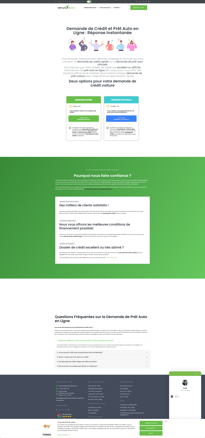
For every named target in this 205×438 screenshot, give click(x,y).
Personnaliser (150, 428)
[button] (102, 340)
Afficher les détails (62, 435)
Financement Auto (90, 7)
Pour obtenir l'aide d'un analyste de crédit (83, 111)
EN (88, 1)
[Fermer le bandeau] (166, 421)
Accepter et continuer (151, 423)
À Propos (116, 7)
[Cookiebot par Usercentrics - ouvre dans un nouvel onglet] (47, 435)
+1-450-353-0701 (111, 257)
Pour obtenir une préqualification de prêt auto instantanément (120, 111)
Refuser (151, 433)
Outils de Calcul (104, 7)
